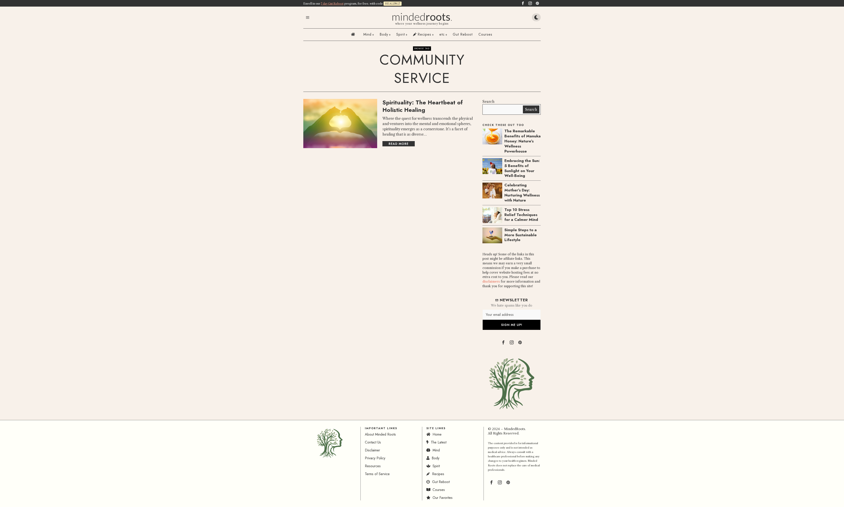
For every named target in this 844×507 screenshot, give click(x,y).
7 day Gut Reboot (332, 3)
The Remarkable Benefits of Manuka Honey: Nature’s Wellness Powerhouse (522, 141)
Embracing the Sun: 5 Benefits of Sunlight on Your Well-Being (522, 168)
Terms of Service (377, 473)
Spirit (435, 466)
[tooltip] (523, 3)
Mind (435, 450)
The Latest (437, 442)
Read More (399, 144)
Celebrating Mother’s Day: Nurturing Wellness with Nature (522, 193)
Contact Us (373, 442)
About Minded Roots (380, 434)
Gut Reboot (440, 481)
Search (488, 101)
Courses (437, 489)
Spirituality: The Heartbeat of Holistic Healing (422, 106)
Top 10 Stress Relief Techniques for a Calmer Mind (521, 214)
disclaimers (491, 281)
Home (436, 434)
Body (434, 458)
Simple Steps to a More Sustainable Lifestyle (520, 235)
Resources (373, 466)
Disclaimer (372, 450)
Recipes (437, 473)
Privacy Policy (375, 458)
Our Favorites (441, 497)
